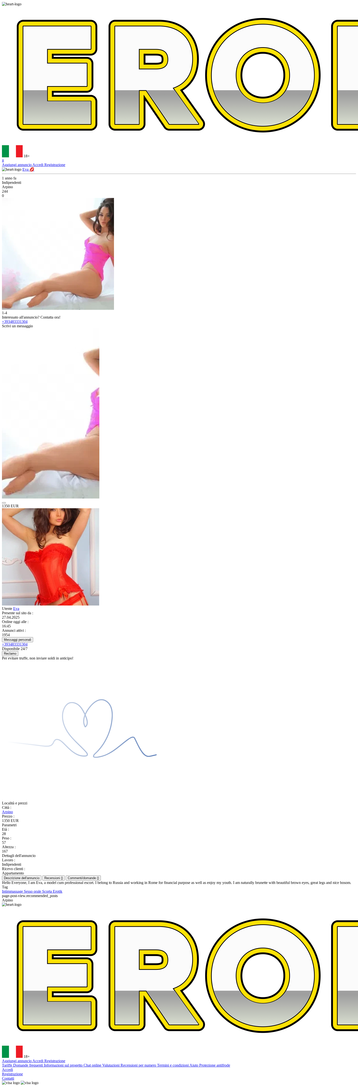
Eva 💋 (28, 169)
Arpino (7, 812)
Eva (16, 608)
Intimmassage (13, 891)
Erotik (57, 891)
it (3, 160)
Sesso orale (33, 891)
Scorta (47, 891)
